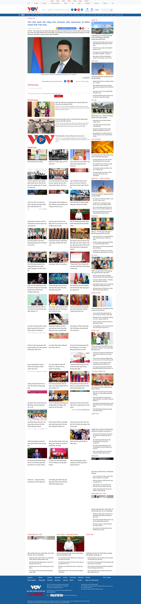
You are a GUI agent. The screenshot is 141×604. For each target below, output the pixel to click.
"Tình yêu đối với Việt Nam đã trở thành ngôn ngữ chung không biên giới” (79, 367)
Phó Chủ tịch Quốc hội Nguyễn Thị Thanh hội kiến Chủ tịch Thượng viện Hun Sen (79, 309)
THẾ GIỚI (94, 61)
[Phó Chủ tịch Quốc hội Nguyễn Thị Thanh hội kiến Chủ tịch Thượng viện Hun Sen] (80, 299)
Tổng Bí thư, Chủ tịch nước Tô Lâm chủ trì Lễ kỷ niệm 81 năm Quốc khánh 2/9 (37, 309)
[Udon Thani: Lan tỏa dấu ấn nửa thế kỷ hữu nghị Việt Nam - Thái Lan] (80, 154)
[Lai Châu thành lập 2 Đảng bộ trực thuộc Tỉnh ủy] (58, 338)
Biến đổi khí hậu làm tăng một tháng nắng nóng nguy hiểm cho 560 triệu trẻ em (103, 87)
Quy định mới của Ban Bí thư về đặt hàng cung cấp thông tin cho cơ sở (37, 405)
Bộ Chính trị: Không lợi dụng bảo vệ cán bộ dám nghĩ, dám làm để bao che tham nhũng (36, 463)
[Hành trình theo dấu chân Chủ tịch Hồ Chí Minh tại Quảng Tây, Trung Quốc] (80, 415)
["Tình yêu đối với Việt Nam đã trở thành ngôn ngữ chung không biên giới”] (80, 357)
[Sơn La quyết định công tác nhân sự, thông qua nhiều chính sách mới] (37, 357)
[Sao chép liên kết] (86, 28)
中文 (29, 3)
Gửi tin (58, 96)
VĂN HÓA (94, 216)
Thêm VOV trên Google (83, 81)
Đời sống (94, 15)
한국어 (79, 3)
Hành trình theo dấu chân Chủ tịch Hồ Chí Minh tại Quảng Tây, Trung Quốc (80, 424)
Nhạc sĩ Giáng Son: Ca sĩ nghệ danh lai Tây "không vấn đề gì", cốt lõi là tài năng (103, 238)
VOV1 (52, 1)
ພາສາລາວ (88, 3)
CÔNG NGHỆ (95, 293)
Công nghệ (83, 15)
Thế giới (37, 15)
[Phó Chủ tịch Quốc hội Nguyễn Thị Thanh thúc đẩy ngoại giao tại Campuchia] (80, 278)
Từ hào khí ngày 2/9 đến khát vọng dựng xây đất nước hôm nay (58, 243)
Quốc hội (95, 413)
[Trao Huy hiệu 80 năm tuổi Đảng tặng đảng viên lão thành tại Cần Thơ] (37, 233)
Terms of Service (56, 93)
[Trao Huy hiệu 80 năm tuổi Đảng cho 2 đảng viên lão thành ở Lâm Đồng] (58, 357)
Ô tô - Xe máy (69, 15)
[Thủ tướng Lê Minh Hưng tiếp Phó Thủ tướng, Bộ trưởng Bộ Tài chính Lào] (80, 319)
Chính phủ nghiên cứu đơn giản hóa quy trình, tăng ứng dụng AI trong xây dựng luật (57, 328)
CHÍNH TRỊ (31, 18)
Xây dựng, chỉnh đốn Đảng (67, 534)
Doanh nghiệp (76, 15)
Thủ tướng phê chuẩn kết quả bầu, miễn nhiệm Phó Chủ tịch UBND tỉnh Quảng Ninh (58, 482)
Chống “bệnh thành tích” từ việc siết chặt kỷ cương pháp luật (36, 386)
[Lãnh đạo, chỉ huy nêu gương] (58, 257)
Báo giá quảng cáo (51, 591)
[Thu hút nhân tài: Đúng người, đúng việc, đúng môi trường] (80, 195)
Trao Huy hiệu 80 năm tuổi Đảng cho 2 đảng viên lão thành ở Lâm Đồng (57, 367)
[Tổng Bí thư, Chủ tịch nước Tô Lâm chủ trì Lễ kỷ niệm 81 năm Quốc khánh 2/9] (37, 299)
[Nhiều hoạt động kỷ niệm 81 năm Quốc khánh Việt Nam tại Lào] (37, 434)
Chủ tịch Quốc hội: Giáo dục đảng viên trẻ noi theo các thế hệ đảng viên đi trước (58, 223)
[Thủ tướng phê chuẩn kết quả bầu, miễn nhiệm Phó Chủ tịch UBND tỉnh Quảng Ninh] (58, 472)
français (36, 3)
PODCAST (94, 456)
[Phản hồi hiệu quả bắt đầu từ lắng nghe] (80, 434)
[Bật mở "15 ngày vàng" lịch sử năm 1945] (58, 154)
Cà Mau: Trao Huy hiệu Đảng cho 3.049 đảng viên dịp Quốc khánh (58, 463)
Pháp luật (58, 15)
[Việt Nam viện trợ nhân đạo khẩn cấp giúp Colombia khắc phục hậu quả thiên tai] (37, 195)
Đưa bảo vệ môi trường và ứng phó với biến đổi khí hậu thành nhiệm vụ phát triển (103, 43)
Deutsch (44, 3)
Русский (97, 3)
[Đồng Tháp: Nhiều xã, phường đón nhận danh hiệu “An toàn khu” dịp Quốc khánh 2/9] (58, 415)
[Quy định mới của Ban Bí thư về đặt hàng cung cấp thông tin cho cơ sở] (37, 395)
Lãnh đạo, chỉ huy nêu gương (58, 264)
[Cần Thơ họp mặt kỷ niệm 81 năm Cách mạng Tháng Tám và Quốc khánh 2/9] (58, 376)
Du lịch (107, 15)
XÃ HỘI (93, 100)
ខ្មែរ (72, 3)
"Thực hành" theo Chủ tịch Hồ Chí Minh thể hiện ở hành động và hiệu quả (80, 266)
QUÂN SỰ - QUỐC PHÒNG (100, 178)
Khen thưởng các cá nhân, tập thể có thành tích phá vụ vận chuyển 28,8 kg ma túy (102, 135)
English (97, 9)
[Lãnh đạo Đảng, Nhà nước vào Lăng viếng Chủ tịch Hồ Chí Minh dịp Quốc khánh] (37, 415)
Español (105, 3)
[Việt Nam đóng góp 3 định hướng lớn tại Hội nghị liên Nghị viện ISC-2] (80, 453)
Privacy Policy (48, 93)
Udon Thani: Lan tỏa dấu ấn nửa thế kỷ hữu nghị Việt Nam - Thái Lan (80, 164)
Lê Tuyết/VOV (86, 77)
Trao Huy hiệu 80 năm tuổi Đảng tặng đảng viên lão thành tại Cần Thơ (37, 243)
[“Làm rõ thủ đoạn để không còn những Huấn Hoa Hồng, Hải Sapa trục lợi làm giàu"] (58, 395)
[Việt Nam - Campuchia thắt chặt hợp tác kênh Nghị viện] (37, 472)
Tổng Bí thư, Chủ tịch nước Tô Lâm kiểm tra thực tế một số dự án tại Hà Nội (37, 223)
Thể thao (63, 15)
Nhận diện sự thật (98, 493)
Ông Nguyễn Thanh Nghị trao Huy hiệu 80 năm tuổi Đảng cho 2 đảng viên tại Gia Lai (58, 204)
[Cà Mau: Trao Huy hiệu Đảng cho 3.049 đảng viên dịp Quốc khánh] (58, 453)
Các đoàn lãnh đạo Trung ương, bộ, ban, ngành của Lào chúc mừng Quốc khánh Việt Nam (58, 183)
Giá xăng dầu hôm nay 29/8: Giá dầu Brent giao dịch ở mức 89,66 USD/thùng (102, 174)
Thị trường (52, 15)
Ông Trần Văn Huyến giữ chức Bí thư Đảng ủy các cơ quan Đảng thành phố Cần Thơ (79, 347)
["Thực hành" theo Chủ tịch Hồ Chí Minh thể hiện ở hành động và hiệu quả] (80, 257)
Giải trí (103, 15)
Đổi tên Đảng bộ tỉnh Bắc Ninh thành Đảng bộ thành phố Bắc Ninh (79, 223)
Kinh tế (47, 15)
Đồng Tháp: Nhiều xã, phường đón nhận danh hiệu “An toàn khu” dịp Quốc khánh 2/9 (58, 424)
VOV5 (74, 1)
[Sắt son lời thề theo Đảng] (37, 154)
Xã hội (32, 15)
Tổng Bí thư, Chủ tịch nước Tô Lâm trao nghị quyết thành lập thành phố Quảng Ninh (79, 386)
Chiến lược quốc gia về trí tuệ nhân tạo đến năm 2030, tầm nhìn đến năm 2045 (58, 288)
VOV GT (87, 1)
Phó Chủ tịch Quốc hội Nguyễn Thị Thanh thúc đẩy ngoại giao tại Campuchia (79, 288)
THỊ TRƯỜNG (96, 139)
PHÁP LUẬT (95, 330)
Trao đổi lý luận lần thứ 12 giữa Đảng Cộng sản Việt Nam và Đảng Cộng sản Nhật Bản (37, 328)
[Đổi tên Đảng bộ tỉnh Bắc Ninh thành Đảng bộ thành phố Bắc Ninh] (80, 214)
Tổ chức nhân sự (98, 371)
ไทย (112, 3)
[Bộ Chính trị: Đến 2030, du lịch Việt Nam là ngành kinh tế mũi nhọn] (80, 395)
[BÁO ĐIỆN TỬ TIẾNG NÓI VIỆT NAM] (33, 9)
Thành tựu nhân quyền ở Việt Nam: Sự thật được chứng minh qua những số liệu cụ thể (103, 515)
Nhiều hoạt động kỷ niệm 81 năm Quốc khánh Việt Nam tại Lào (37, 443)
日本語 (65, 3)
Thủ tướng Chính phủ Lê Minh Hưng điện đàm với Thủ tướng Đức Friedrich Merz (58, 309)
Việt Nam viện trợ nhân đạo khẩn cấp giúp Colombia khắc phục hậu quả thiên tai (37, 204)
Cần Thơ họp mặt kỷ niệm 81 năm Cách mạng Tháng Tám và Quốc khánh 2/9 (58, 386)
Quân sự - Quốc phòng (115, 15)
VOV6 (80, 1)
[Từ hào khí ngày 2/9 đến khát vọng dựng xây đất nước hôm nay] (58, 233)
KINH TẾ (94, 20)
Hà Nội (43, 9)
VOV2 (57, 1)
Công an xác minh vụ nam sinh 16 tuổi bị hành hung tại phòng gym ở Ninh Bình (103, 354)
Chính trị (28, 15)
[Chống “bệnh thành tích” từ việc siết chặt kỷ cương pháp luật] (37, 376)
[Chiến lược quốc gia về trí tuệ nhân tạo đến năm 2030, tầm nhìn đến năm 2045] (58, 278)
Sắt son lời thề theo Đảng (35, 161)
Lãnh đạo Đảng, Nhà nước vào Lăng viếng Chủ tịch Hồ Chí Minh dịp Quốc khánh (37, 424)
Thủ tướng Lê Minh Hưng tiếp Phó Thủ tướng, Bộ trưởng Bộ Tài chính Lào (79, 328)
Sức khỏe (89, 15)
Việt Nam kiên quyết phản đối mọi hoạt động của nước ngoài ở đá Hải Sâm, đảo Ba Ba (37, 347)
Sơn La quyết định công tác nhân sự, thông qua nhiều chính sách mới (36, 367)
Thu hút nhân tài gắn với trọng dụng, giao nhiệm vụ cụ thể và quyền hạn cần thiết (58, 443)
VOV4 (69, 1)
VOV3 (63, 1)
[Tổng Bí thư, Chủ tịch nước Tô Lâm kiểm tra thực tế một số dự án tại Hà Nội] (37, 214)
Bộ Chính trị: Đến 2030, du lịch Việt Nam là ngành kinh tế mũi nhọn (79, 405)
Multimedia (42, 15)
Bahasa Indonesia (55, 3)
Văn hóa (99, 15)
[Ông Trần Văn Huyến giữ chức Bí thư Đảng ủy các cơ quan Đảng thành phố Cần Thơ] (80, 338)
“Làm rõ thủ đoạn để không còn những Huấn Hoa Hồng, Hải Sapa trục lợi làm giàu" (58, 405)
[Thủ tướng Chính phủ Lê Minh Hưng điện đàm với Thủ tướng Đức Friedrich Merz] (58, 299)
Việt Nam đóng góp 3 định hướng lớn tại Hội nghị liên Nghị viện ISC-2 (78, 463)
